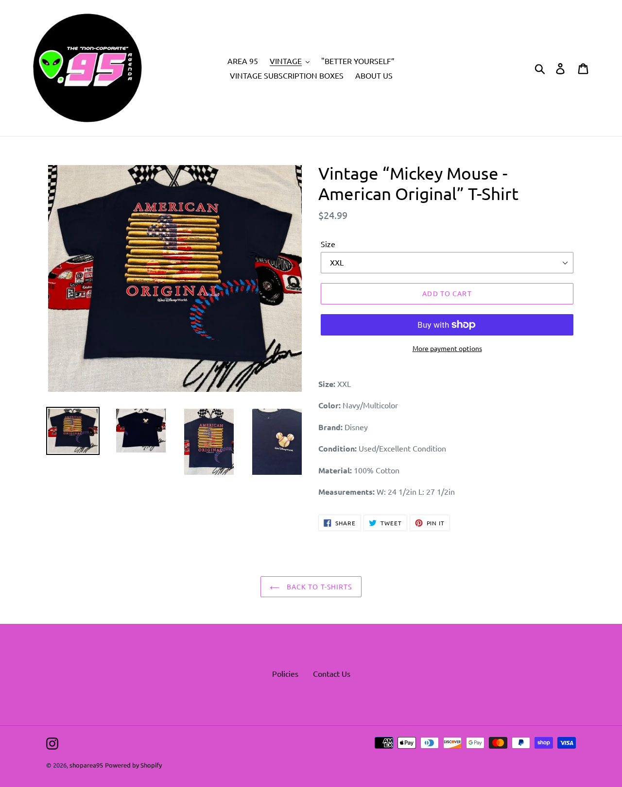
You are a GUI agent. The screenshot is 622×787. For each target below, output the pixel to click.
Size (328, 244)
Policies (285, 673)
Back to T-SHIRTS (318, 586)
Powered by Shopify (133, 765)
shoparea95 (86, 765)
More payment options (447, 348)
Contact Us (331, 673)
